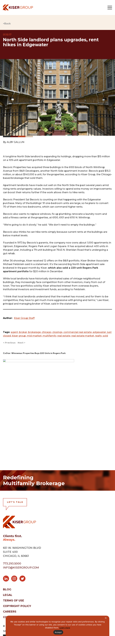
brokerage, (35, 332)
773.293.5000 (12, 563)
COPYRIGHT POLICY (17, 606)
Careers (9, 611)
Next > (21, 342)
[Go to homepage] (18, 7)
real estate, (64, 335)
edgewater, (100, 332)
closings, (57, 332)
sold (105, 335)
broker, (23, 332)
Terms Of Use (13, 600)
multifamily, (50, 335)
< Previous (9, 342)
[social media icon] (7, 579)
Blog (7, 589)
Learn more (64, 627)
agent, (15, 332)
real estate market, (83, 335)
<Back (7, 23)
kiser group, (19, 335)
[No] (105, 617)
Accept (58, 632)
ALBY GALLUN (15, 142)
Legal (7, 595)
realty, (99, 335)
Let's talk (15, 502)
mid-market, (35, 335)
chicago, (47, 332)
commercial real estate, (78, 332)
